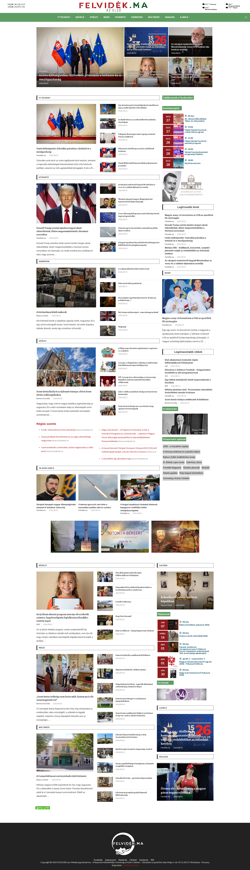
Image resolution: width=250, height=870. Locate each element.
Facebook (143, 860)
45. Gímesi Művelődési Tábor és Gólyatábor (195, 120)
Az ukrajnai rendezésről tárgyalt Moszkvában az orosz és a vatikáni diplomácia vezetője (190, 47)
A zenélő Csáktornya (123, 602)
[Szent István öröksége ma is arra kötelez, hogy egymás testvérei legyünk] (108, 410)
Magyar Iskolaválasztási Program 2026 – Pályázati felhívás (195, 662)
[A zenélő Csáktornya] (105, 606)
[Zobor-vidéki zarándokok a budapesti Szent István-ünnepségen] (108, 396)
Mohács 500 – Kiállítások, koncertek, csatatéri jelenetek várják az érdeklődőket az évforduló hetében (146, 47)
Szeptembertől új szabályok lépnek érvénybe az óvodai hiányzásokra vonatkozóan (133, 588)
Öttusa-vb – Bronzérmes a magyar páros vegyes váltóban (183, 791)
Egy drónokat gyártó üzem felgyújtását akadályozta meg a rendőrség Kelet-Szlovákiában (138, 106)
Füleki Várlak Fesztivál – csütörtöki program (196, 131)
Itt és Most (64, 17)
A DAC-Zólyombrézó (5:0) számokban (58, 429)
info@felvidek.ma (130, 865)
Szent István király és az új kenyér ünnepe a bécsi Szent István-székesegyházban (63, 393)
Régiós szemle (46, 423)
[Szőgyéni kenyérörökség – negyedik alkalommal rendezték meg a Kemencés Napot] (105, 688)
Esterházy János (194, 462)
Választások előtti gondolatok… (130, 283)
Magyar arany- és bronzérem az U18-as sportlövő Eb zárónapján (189, 216)
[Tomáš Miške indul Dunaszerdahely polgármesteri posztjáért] (108, 167)
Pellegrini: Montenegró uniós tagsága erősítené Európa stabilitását (136, 135)
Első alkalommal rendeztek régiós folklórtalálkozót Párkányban (181, 361)
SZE (166, 366)
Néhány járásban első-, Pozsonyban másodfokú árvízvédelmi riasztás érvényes (188, 391)
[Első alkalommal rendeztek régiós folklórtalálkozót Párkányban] (105, 577)
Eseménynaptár (171, 108)
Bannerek (122, 860)
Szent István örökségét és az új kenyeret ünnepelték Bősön (130, 700)
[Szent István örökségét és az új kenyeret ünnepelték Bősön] (105, 702)
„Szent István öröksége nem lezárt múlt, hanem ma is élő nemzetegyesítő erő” (190, 77)
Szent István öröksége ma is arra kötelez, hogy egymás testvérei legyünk (136, 407)
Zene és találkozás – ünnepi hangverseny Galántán (134, 630)
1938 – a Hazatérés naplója (176, 446)
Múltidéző (154, 17)
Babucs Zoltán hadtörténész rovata (179, 457)
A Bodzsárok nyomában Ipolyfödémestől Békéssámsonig (131, 793)
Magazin (169, 17)
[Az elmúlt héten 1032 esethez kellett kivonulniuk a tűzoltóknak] (108, 123)
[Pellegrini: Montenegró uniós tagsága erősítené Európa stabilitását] (108, 138)
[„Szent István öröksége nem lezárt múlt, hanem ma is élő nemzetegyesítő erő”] (64, 673)
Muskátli (205, 468)
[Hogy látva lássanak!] (105, 620)
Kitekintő (120, 17)
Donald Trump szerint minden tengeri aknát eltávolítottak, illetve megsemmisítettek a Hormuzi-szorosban (62, 231)
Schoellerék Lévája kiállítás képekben (179, 599)
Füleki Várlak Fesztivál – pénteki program (196, 142)
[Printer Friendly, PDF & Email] (42, 807)
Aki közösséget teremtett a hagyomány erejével (133, 749)
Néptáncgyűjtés (170, 473)
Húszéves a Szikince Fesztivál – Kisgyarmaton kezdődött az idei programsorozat (188, 371)
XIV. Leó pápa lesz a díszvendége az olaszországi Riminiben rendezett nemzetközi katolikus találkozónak (137, 380)
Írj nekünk (98, 860)
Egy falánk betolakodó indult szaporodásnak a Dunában (188, 381)
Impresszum (110, 860)
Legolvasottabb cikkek (188, 351)
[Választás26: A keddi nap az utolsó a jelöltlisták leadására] (108, 152)
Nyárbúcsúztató (193, 163)
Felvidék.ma (41, 155)
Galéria (163, 565)
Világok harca (46, 468)
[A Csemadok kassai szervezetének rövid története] (64, 752)
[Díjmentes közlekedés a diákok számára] (105, 673)
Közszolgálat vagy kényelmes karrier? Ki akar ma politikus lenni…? (137, 299)
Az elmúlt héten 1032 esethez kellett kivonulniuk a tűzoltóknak (137, 121)
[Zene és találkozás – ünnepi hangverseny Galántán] (105, 634)
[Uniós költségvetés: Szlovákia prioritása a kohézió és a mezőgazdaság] (80, 57)
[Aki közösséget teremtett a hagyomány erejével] (105, 753)
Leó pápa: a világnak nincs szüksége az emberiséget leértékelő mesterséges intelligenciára (138, 364)
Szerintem (136, 17)
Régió (107, 17)
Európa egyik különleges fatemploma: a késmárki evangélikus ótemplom (134, 764)
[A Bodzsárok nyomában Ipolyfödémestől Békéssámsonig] (105, 796)
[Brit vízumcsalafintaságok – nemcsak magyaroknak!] (108, 316)
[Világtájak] (108, 331)
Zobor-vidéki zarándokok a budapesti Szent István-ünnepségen (138, 393)
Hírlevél (133, 860)
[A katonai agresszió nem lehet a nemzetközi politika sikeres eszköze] (108, 232)
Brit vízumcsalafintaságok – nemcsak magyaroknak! (138, 312)
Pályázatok (164, 614)
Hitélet (94, 17)
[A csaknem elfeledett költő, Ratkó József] (108, 273)
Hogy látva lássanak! (123, 616)
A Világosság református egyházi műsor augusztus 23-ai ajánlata (137, 349)
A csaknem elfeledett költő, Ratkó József (133, 269)
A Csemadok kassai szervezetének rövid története (61, 776)
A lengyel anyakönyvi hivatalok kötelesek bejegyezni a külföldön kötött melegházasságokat (139, 243)
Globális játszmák (191, 468)
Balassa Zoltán (42, 315)
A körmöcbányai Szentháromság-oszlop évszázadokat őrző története (130, 736)
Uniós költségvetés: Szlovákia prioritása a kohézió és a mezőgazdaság (63, 150)
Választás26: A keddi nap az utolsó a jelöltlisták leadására (136, 149)
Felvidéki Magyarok (172, 468)
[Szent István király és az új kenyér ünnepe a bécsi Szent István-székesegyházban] (66, 367)
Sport (168, 273)
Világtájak (122, 327)
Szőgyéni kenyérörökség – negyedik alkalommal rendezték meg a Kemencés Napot (134, 685)
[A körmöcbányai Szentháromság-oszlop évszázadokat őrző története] (105, 738)
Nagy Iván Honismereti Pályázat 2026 (194, 673)
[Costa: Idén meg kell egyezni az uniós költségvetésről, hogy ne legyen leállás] (108, 217)
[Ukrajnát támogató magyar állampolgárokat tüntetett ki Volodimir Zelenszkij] (108, 203)
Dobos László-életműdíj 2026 (193, 636)
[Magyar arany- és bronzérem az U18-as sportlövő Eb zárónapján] (188, 296)
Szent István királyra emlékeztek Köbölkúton (187, 399)
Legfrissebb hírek (188, 207)
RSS (152, 860)
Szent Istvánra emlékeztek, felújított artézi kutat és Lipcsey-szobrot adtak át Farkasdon (134, 714)
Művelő (80, 17)
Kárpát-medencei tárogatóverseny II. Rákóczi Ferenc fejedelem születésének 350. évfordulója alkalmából (194, 650)
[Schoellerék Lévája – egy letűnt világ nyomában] (105, 782)
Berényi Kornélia (43, 398)
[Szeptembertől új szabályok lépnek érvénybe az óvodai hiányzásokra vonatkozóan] (105, 591)
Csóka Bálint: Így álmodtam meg (116, 458)
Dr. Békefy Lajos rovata (173, 462)
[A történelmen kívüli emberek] (66, 287)
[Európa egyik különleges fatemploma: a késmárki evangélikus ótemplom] (105, 767)
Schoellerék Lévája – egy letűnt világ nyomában (133, 778)
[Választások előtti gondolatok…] (108, 287)
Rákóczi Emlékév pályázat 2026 (194, 624)
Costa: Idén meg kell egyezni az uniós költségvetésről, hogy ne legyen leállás (139, 214)
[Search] (246, 17)
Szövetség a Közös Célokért (176, 478)
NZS (166, 386)
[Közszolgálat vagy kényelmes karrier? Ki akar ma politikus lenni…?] (108, 302)
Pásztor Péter (166, 605)
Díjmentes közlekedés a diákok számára (130, 669)
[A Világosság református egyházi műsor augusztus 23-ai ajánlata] (108, 352)
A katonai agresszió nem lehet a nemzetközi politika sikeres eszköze (138, 229)
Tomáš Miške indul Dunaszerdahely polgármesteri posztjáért (137, 164)
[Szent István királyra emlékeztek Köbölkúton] (105, 659)
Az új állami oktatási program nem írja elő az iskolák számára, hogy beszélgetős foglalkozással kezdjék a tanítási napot (62, 617)
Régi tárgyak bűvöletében (191, 473)
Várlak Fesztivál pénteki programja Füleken (196, 153)
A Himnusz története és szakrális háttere (181, 452)
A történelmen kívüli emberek (51, 312)
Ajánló (184, 17)
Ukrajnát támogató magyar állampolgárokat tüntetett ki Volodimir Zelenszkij (135, 200)
